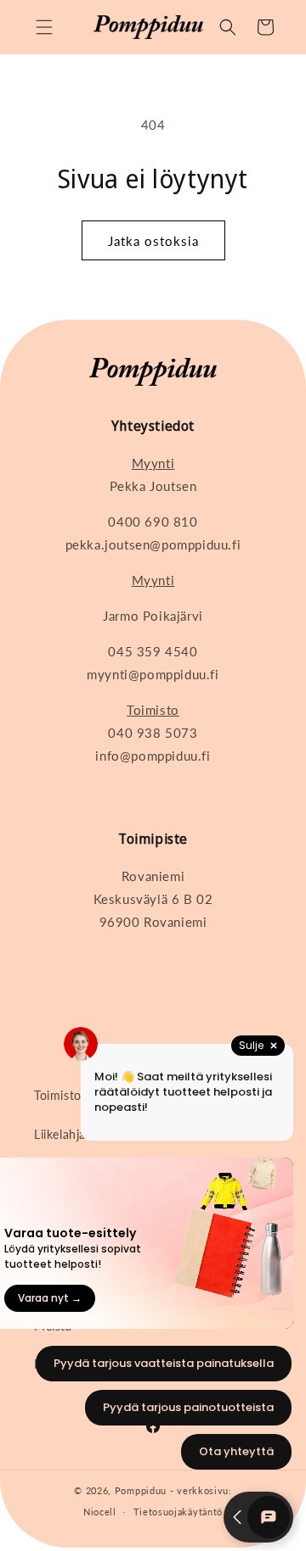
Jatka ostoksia (153, 240)
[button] (44, 27)
